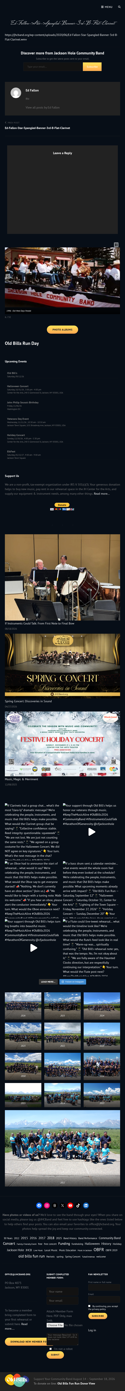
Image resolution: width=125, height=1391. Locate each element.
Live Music (38, 1250)
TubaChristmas (88, 1256)
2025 (59, 1238)
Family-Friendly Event (26, 1244)
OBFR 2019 (111, 1250)
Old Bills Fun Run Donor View (76, 1383)
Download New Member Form (30, 1341)
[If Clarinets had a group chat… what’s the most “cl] (33, 831)
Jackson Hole (15, 1250)
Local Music (50, 1250)
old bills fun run (31, 1256)
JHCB (29, 1250)
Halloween (92, 1243)
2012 (16, 1238)
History (106, 1244)
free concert (50, 1243)
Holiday (117, 1243)
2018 (50, 1238)
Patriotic (50, 1256)
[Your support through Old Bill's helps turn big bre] (33, 947)
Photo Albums (62, 329)
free (40, 1243)
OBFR (99, 1249)
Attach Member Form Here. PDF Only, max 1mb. (60, 1315)
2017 (42, 1238)
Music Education (67, 1250)
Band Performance (87, 1238)
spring (59, 1256)
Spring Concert (72, 1256)
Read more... (102, 493)
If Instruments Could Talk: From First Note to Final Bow (39, 623)
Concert (9, 1243)
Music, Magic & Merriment (21, 779)
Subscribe (92, 66)
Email (91, 1294)
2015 (24, 1238)
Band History (70, 1238)
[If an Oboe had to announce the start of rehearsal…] (33, 889)
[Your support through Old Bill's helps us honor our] (91, 831)
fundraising (77, 1243)
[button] (8, 276)
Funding (64, 1243)
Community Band (110, 1238)
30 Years (8, 1238)
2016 (33, 1238)
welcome (101, 1256)
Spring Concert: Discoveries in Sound (28, 701)
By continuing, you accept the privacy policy (103, 1308)
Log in (92, 1330)
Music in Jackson (85, 1250)
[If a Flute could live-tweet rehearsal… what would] (91, 947)
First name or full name (99, 1282)
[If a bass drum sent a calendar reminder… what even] (91, 889)
